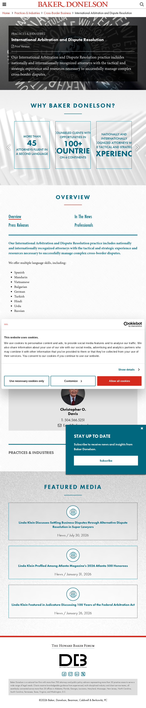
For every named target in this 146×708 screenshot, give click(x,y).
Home (6, 13)
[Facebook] (63, 673)
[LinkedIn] (76, 673)
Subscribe (106, 460)
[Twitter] (82, 673)
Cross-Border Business (57, 13)
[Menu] (4, 4)
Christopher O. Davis (73, 411)
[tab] (16, 216)
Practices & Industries (27, 13)
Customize (71, 380)
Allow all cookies (119, 380)
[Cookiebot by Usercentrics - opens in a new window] (126, 324)
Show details (126, 369)
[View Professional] (73, 393)
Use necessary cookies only (26, 380)
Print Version (22, 46)
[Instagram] (70, 673)
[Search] (141, 4)
